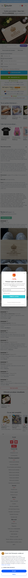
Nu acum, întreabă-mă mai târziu (14, 302)
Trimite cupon (14, 296)
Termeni (22, 304)
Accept (14, 571)
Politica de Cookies (5, 564)
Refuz (14, 574)
